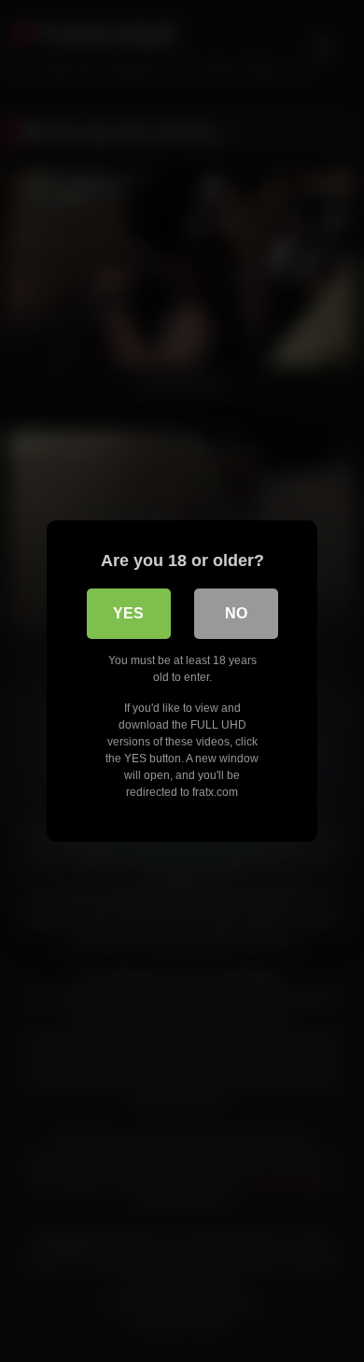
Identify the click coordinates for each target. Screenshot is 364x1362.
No (236, 613)
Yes (128, 613)
